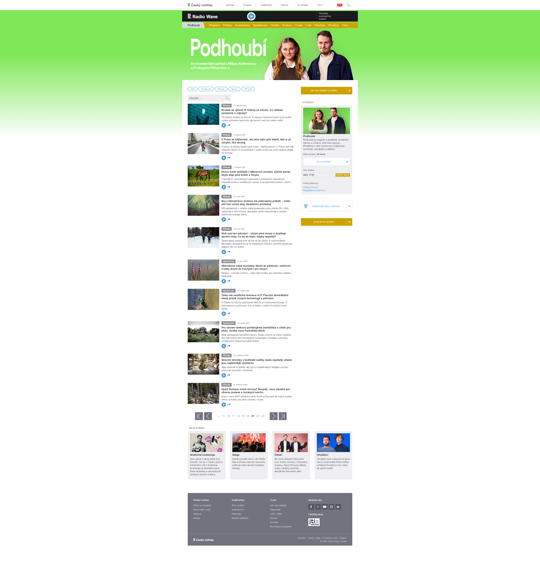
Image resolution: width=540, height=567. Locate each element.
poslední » (283, 416)
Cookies (301, 538)
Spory (234, 89)
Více (346, 25)
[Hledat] (348, 5)
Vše (192, 89)
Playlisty (320, 25)
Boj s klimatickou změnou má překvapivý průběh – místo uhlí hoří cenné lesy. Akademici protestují (256, 203)
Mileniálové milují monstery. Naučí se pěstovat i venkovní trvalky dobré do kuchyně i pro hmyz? (256, 267)
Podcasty (237, 514)
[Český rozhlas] (200, 5)
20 (248, 416)
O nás (298, 25)
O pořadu (308, 102)
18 (238, 416)
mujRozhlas (266, 5)
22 (257, 416)
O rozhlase (303, 5)
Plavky (221, 89)
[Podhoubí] (270, 54)
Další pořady (197, 428)
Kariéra (273, 518)
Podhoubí (206, 89)
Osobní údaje (314, 538)
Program (247, 5)
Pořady (227, 25)
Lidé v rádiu (276, 514)
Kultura (287, 25)
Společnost (260, 25)
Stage (235, 454)
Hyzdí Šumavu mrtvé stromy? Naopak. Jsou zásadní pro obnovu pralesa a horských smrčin (255, 391)
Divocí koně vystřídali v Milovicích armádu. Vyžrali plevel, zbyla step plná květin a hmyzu (256, 173)
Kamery (322, 19)
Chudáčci (322, 454)
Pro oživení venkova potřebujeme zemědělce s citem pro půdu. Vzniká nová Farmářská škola (256, 329)
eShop (196, 518)
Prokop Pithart (310, 187)
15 (223, 416)
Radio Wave (343, 175)
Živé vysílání (238, 505)
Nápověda (275, 509)
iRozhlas (230, 5)
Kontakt (274, 522)
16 (228, 416)
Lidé (308, 25)
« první (199, 416)
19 (243, 416)
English (343, 538)
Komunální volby (202, 509)
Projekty (333, 25)
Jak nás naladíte (278, 505)
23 (262, 416)
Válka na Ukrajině (202, 505)
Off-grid (248, 89)
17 (233, 416)
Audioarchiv (325, 16)
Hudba (275, 25)
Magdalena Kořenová (314, 190)
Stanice (284, 5)
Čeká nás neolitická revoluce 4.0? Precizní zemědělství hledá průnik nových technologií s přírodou (254, 297)
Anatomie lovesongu (202, 454)
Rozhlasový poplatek (281, 526)
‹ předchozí (208, 416)
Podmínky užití (330, 538)
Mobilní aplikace (240, 518)
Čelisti (278, 454)
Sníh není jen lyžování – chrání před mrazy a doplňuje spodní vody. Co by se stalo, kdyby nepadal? (253, 235)
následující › (274, 416)
